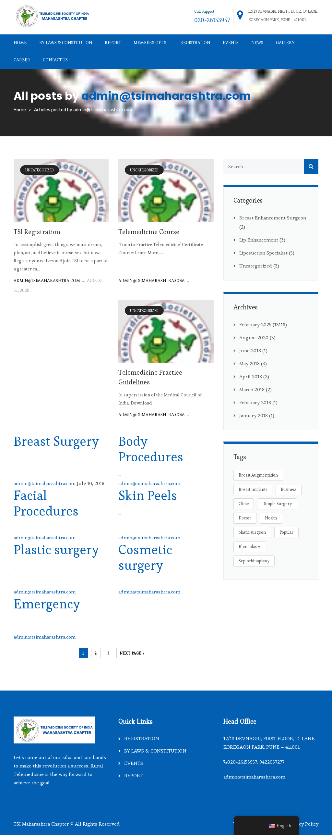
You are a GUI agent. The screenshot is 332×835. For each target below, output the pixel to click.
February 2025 (255, 324)
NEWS (257, 42)
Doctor (245, 518)
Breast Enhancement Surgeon (272, 218)
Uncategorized (39, 170)
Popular (286, 532)
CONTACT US (55, 60)
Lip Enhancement (258, 240)
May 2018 (249, 363)
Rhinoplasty (249, 546)
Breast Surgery (56, 441)
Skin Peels (147, 495)
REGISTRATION (195, 42)
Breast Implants (253, 489)
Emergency (47, 604)
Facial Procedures (46, 503)
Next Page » (132, 653)
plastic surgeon (252, 532)
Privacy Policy (303, 824)
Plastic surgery (56, 550)
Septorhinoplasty (254, 561)
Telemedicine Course (148, 232)
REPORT (113, 42)
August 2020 (253, 337)
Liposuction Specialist (263, 253)
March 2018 (252, 389)
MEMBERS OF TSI (151, 42)
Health (271, 518)
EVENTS (231, 42)
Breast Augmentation (258, 475)
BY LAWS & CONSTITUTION (65, 42)
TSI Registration (37, 232)
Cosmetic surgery (145, 558)
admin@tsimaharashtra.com (166, 96)
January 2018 (253, 415)
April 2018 (250, 376)
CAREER (22, 60)
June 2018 (250, 350)
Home (20, 110)
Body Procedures (150, 449)
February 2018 (255, 402)
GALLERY (285, 42)
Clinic (244, 503)
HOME (20, 42)
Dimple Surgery (277, 503)
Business (288, 489)
